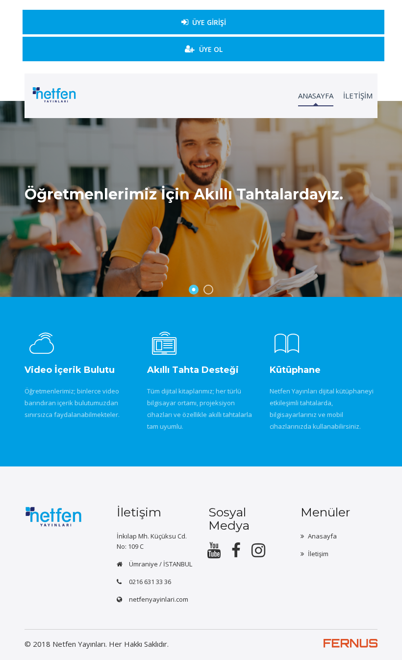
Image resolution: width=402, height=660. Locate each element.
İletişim (318, 553)
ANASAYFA (315, 95)
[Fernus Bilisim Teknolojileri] (350, 648)
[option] (201, 199)
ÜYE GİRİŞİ (209, 22)
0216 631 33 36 (150, 581)
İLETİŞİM (358, 95)
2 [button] (208, 289)
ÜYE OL (211, 49)
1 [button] (194, 289)
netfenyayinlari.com (158, 599)
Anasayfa (322, 536)
